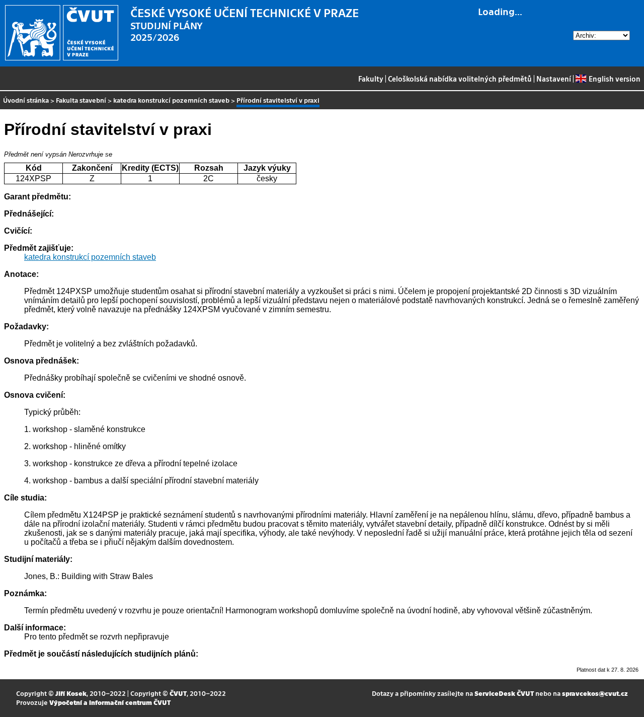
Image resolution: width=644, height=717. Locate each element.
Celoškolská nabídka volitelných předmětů (460, 78)
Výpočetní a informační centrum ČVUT (110, 702)
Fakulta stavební (81, 100)
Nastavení (553, 78)
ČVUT (178, 693)
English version (614, 78)
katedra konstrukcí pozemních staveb (171, 100)
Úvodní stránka (26, 100)
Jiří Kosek (71, 693)
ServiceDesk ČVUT (504, 693)
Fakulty (370, 78)
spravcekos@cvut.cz (595, 693)
